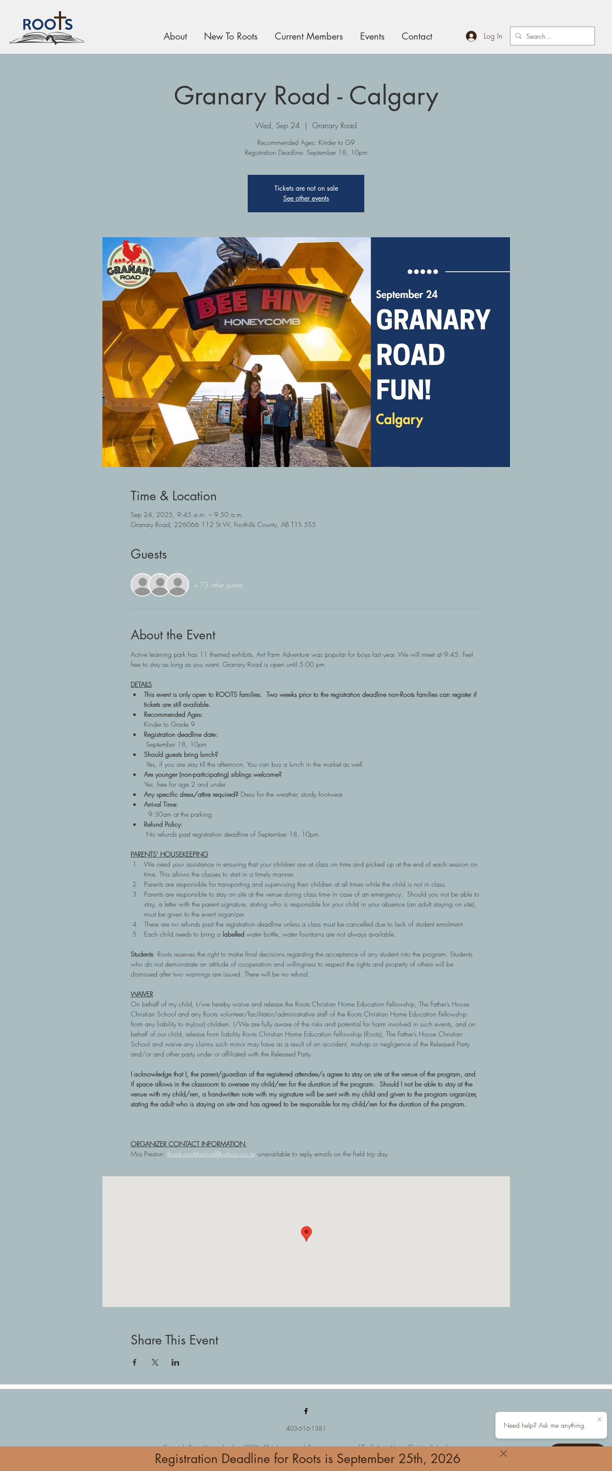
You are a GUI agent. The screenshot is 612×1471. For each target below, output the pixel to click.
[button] (503, 1453)
